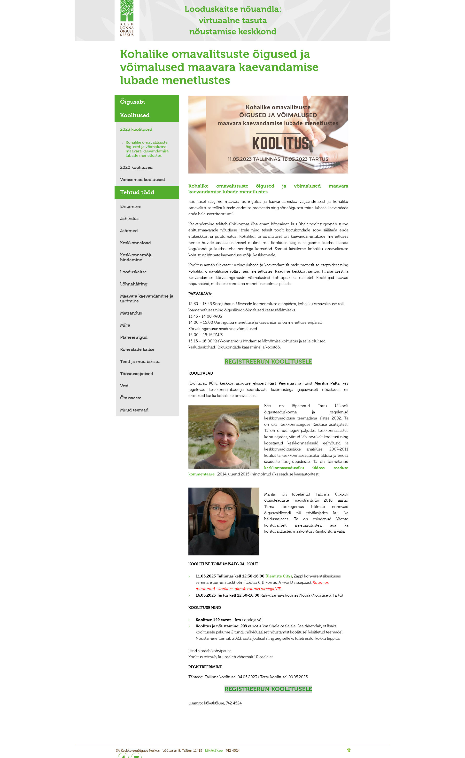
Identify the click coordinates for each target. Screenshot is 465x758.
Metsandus (131, 313)
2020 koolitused (136, 167)
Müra (125, 325)
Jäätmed (129, 230)
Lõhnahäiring (133, 284)
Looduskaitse (133, 271)
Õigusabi (132, 101)
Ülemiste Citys (278, 576)
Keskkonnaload (135, 242)
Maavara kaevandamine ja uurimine (146, 298)
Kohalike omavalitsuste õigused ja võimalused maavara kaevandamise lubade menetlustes (147, 149)
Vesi (124, 385)
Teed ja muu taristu (140, 361)
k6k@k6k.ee (214, 750)
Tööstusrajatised (136, 373)
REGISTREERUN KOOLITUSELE (268, 361)
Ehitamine (130, 206)
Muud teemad (134, 410)
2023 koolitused (136, 129)
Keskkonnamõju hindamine (136, 257)
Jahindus (129, 218)
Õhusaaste (130, 397)
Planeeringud (133, 337)
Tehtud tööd (137, 192)
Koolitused (135, 115)
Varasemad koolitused (142, 179)
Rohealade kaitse (137, 349)
